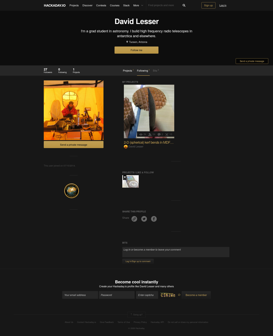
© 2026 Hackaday (136, 328)
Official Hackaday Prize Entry (124, 177)
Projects (74, 5)
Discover (87, 5)
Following (143, 70)
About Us (69, 322)
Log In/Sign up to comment (138, 261)
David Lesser (135, 146)
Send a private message (252, 61)
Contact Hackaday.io (86, 322)
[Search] (184, 5)
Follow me (136, 50)
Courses (114, 5)
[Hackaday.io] (55, 5)
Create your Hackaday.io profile (116, 286)
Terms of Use (124, 322)
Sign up (208, 5)
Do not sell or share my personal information (188, 322)
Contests (101, 5)
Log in (222, 5)
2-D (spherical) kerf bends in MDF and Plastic (155, 142)
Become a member (196, 295)
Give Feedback (107, 322)
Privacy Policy (140, 322)
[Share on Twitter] (144, 217)
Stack (126, 5)
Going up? (138, 314)
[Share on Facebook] (153, 217)
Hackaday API (157, 322)
